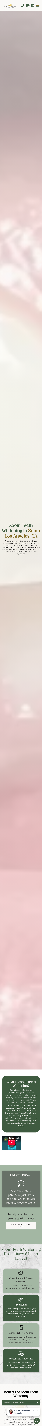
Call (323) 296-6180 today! (20, 1225)
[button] (37, 5)
